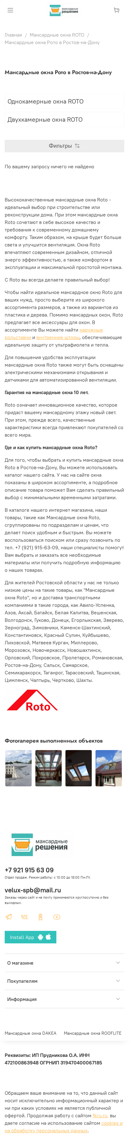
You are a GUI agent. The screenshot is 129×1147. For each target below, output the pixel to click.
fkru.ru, (101, 1115)
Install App (24, 937)
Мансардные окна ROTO (57, 35)
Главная (13, 35)
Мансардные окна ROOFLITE (92, 1033)
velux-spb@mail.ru (33, 890)
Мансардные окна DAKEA (30, 1033)
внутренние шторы (58, 337)
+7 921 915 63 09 (29, 870)
